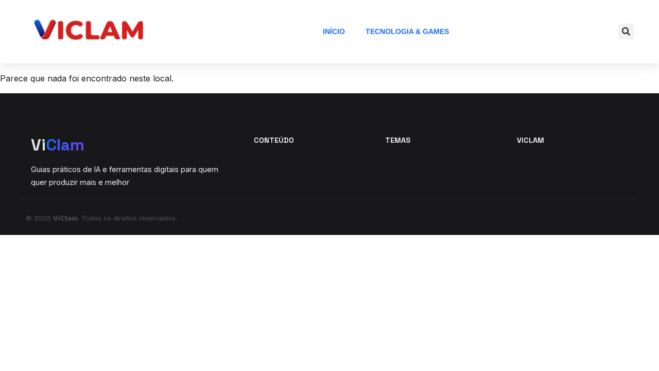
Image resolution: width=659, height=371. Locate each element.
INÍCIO (334, 31)
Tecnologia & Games (407, 31)
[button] (626, 31)
